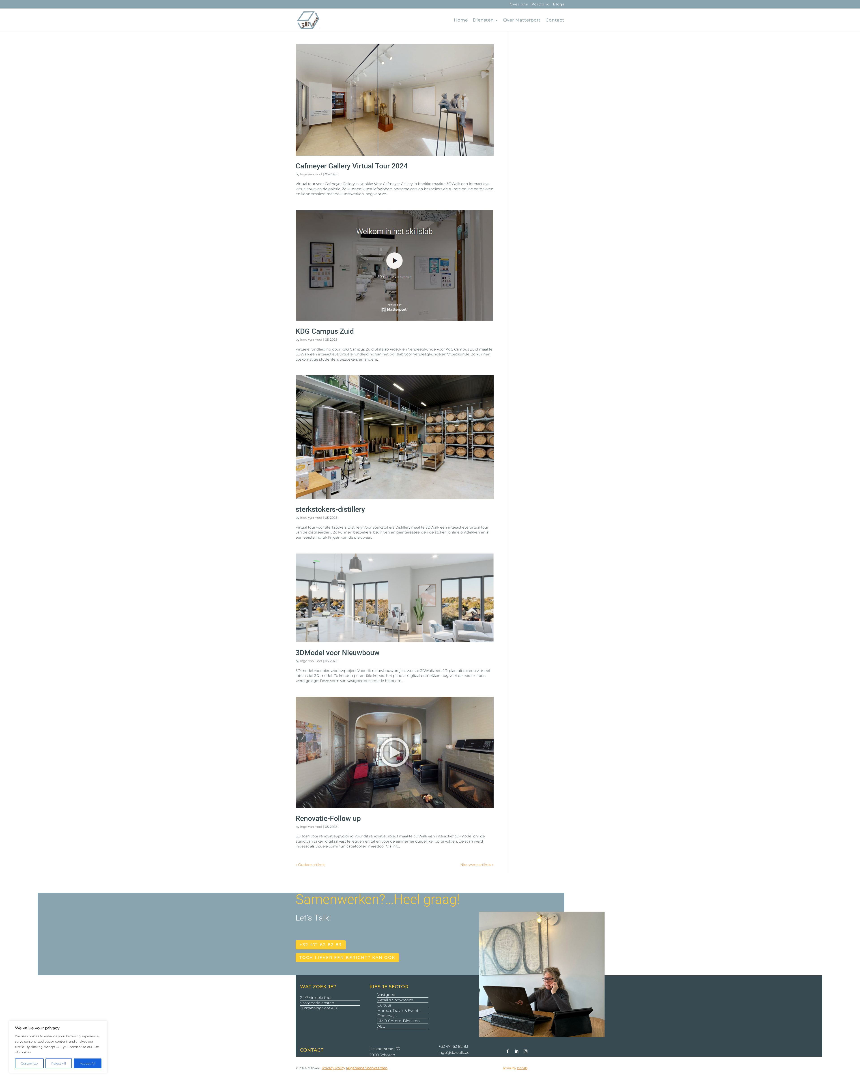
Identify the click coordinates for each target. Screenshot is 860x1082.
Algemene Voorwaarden (367, 1068)
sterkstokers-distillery (330, 509)
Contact (555, 21)
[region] (58, 1047)
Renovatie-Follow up (328, 818)
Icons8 (522, 1068)
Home (461, 21)
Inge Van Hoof (311, 174)
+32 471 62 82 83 (321, 944)
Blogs (558, 4)
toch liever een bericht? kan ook (347, 957)
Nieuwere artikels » (477, 865)
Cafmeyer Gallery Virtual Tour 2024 (352, 166)
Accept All (88, 1063)
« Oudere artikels (310, 865)
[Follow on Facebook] (507, 1051)
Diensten (483, 21)
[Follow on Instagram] (525, 1051)
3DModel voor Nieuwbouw (338, 652)
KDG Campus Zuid (325, 331)
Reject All (58, 1063)
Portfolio (540, 4)
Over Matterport (522, 21)
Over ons (519, 4)
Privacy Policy (333, 1068)
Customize (29, 1063)
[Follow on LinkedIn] (516, 1051)
